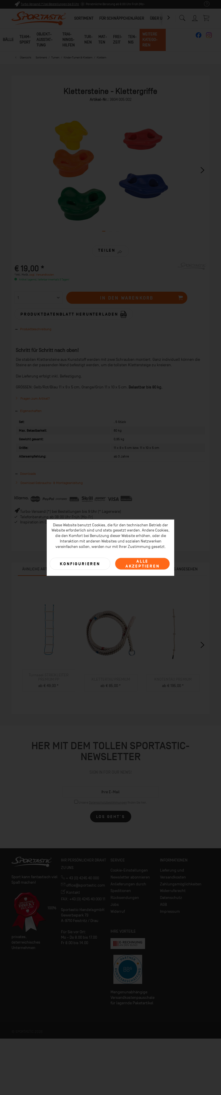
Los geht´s (110, 816)
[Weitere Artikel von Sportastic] (192, 273)
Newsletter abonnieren (130, 877)
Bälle (8, 39)
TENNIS (132, 39)
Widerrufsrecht (173, 891)
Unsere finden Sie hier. (113, 802)
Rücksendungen (124, 897)
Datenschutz (171, 897)
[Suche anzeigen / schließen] (182, 16)
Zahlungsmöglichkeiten (180, 884)
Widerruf (117, 911)
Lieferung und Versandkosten (173, 873)
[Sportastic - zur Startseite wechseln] (39, 19)
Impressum (170, 911)
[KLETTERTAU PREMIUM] (110, 635)
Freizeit (117, 39)
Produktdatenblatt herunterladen (70, 314)
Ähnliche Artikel (38, 569)
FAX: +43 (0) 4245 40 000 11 (83, 899)
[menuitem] (203, 4)
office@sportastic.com (85, 885)
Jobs (114, 904)
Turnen (88, 39)
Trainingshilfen (68, 39)
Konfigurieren (80, 563)
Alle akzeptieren (142, 564)
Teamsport (25, 39)
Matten (102, 39)
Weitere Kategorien (150, 39)
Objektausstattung (45, 39)
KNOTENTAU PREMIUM (173, 679)
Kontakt (72, 892)
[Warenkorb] (206, 18)
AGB (163, 904)
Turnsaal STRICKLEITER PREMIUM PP (48, 677)
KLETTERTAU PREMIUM (111, 679)
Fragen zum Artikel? (35, 398)
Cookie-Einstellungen (129, 870)
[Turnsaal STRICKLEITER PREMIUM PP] (48, 631)
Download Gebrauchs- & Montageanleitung (51, 483)
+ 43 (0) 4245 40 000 (82, 878)
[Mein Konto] (195, 17)
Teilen (106, 250)
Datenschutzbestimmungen (108, 802)
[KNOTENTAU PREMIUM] (172, 635)
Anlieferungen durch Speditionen (128, 887)
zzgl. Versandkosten (41, 274)
